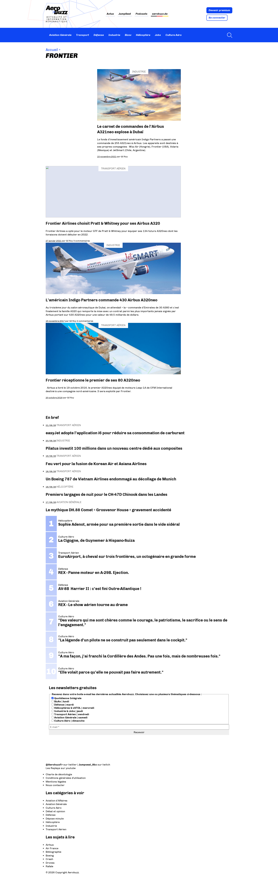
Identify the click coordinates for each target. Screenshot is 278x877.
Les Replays (53, 768)
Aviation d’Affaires (56, 800)
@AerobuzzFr (54, 764)
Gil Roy (124, 156)
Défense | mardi (64, 704)
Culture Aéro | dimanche (69, 720)
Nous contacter (55, 785)
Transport (82, 34)
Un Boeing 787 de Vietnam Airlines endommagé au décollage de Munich (111, 479)
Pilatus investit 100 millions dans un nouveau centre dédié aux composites (114, 448)
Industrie (114, 34)
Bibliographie (53, 851)
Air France (52, 848)
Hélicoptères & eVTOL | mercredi (74, 707)
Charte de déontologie (59, 774)
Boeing (50, 855)
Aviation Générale (60, 34)
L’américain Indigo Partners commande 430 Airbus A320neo (101, 300)
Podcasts (141, 13)
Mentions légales (56, 781)
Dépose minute (55, 818)
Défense (99, 34)
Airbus (50, 844)
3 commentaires (81, 240)
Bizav (128, 34)
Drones (50, 862)
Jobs (158, 34)
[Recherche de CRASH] (228, 35)
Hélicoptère (143, 34)
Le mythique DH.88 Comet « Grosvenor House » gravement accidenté (108, 510)
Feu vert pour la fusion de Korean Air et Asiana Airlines (96, 463)
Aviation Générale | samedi (70, 717)
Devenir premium (219, 10)
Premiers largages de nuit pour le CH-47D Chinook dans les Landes (106, 494)
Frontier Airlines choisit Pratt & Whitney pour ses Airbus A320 (103, 223)
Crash (49, 859)
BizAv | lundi (61, 701)
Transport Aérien (113, 168)
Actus (110, 13)
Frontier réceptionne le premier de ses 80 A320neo (93, 380)
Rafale (49, 866)
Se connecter (217, 17)
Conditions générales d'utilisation (66, 777)
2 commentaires (85, 321)
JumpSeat (125, 13)
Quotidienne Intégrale (67, 698)
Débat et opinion (55, 811)
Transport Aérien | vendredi (71, 714)
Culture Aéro (174, 34)
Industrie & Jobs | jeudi (68, 711)
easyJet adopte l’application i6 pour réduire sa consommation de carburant (115, 433)
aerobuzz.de (159, 13)
